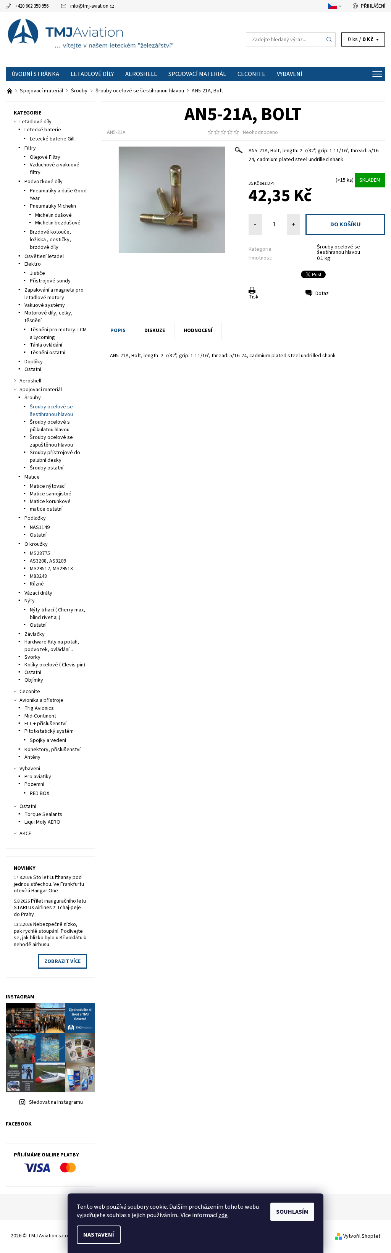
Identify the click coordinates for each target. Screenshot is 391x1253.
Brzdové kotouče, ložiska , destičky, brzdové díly (50, 239)
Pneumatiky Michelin (53, 206)
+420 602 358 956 (31, 6)
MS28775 (40, 553)
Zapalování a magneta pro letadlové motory (54, 294)
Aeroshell (141, 74)
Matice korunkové (50, 501)
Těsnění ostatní (47, 352)
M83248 (38, 576)
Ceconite (251, 74)
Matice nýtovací (48, 486)
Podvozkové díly (43, 181)
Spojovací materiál (197, 74)
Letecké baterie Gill (52, 139)
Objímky (33, 680)
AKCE (25, 833)
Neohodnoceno (260, 132)
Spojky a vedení (48, 740)
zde (223, 1215)
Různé (37, 584)
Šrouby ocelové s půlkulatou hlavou (50, 426)
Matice (32, 477)
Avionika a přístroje (41, 700)
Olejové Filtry (45, 157)
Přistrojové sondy (50, 281)
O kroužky (36, 544)
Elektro (32, 264)
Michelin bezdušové (58, 223)
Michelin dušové (53, 215)
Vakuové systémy (44, 305)
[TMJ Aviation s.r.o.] (101, 39)
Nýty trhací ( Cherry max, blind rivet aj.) (57, 613)
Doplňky (33, 362)
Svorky (32, 657)
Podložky (35, 518)
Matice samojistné (50, 494)
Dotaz (322, 293)
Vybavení (289, 74)
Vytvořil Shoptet (361, 1236)
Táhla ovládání (46, 345)
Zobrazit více (62, 961)
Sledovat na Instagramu (56, 1102)
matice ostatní (46, 509)
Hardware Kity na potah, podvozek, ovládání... (51, 645)
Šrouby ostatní (46, 468)
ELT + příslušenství (45, 723)
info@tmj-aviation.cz (92, 6)
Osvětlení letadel (44, 256)
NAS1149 (40, 527)
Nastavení (98, 1234)
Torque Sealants (43, 814)
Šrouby (32, 398)
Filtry (30, 148)
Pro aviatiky (37, 777)
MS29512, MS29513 (51, 568)
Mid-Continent (40, 716)
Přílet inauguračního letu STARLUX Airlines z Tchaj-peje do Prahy (50, 907)
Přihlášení (373, 6)
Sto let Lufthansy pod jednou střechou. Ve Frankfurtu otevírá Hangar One (49, 884)
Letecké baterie (42, 130)
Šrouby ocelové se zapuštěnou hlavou (51, 441)
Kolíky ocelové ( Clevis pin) (54, 665)
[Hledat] (329, 39)
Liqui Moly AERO (42, 822)
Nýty (29, 601)
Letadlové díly (92, 74)
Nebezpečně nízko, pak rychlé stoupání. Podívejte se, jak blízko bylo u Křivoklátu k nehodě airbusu (50, 934)
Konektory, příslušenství (52, 749)
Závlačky (34, 634)
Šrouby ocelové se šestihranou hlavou (338, 249)
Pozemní (34, 784)
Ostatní (32, 369)
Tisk (254, 297)
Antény (32, 757)
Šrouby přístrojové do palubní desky (55, 456)
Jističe (37, 273)
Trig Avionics (39, 708)
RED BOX (39, 793)
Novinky (25, 868)
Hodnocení (198, 330)
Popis (118, 330)
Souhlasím (292, 1212)
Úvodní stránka (35, 74)
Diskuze (154, 330)
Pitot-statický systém (49, 731)
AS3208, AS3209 (48, 561)
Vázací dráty (38, 593)
